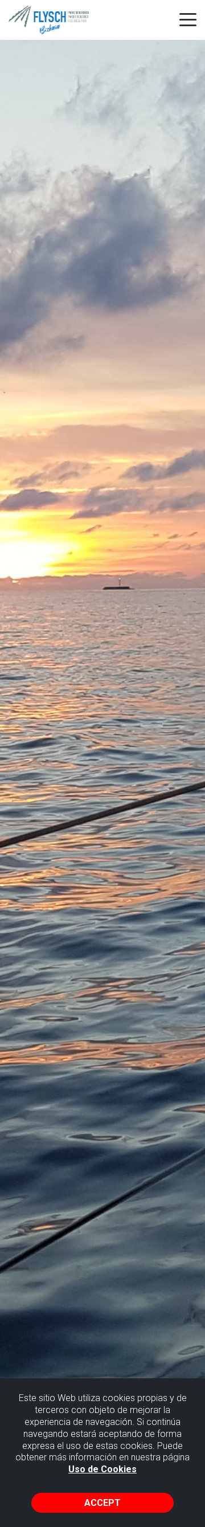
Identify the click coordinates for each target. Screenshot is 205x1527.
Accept (102, 1502)
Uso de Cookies (102, 1469)
